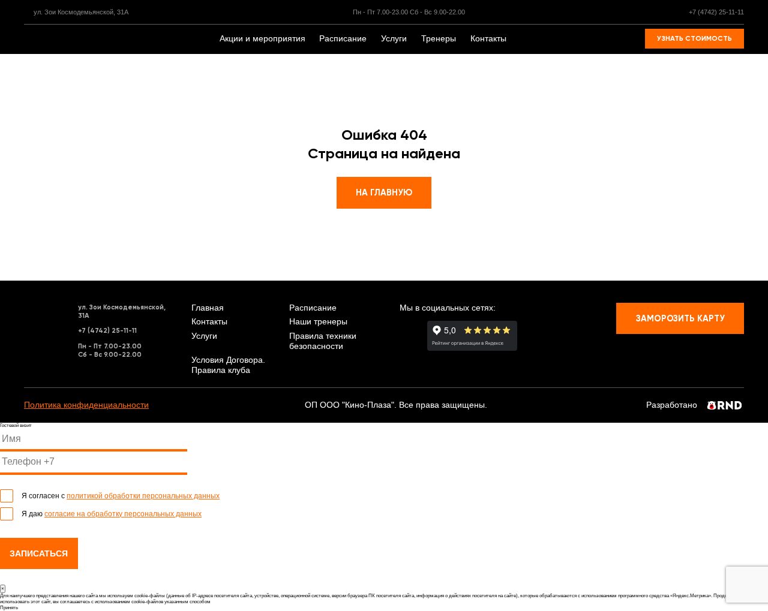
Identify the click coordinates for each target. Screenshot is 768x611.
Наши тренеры (318, 321)
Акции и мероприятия (262, 38)
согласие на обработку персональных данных (123, 514)
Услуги (394, 38)
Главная (207, 307)
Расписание (343, 38)
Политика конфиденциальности (86, 405)
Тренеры (438, 38)
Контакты (488, 38)
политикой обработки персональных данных (143, 496)
